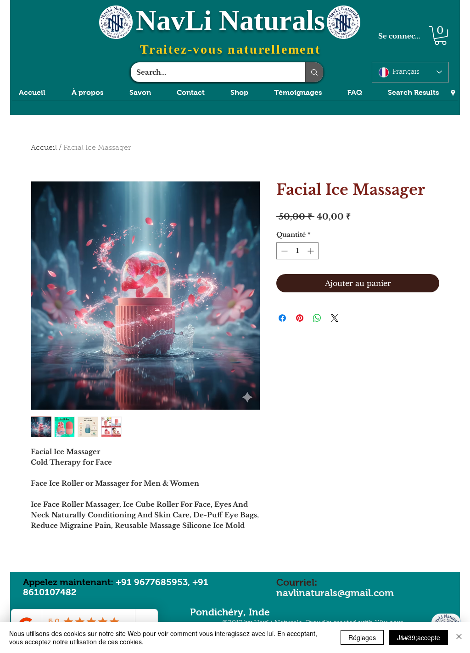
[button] (440, 35)
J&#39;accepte (418, 637)
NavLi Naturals (230, 20)
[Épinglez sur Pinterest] (299, 318)
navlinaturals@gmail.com (335, 592)
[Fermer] (458, 637)
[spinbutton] (297, 251)
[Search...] (314, 72)
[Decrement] (283, 251)
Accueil (44, 148)
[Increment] (311, 251)
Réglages (362, 637)
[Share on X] (334, 318)
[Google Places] (453, 93)
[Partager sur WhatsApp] (317, 318)
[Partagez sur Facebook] (282, 318)
